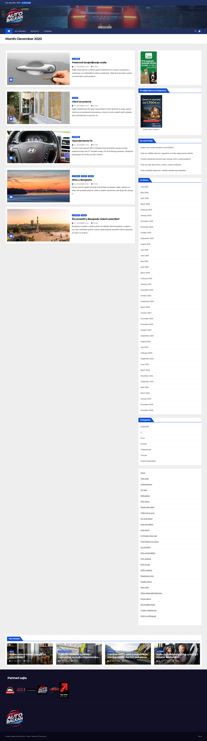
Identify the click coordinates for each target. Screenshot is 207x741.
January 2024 (146, 313)
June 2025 (145, 256)
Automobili (20, 31)
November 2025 (147, 227)
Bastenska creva (147, 576)
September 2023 (147, 336)
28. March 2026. (164, 661)
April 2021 (145, 387)
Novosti (35, 31)
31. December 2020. (82, 66)
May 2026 (144, 193)
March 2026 (145, 204)
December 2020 (147, 404)
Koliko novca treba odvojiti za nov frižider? (157, 147)
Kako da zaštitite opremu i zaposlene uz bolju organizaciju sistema (167, 153)
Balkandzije (145, 496)
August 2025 (146, 244)
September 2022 (147, 359)
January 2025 (146, 284)
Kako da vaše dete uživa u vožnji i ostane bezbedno (161, 165)
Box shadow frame (148, 605)
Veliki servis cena (147, 513)
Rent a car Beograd (148, 616)
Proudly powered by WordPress (15, 736)
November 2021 (147, 376)
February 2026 (146, 210)
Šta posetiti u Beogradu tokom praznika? (96, 219)
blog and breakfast (148, 553)
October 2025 (146, 233)
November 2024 (147, 290)
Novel (143, 473)
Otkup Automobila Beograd (151, 593)
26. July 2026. (16, 661)
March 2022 (145, 370)
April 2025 (145, 267)
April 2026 (145, 198)
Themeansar (42, 736)
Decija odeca (146, 599)
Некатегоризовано (148, 461)
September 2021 (147, 382)
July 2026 (144, 187)
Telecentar (145, 479)
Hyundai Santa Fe (82, 140)
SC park (144, 490)
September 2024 (147, 301)
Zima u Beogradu (82, 179)
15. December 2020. (82, 223)
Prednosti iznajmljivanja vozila (89, 62)
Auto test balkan (147, 524)
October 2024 (146, 296)
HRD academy (146, 570)
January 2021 (146, 399)
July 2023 (144, 347)
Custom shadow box (149, 610)
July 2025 (144, 250)
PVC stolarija (146, 559)
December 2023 (147, 319)
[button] (195, 31)
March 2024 (145, 307)
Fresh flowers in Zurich (150, 542)
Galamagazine (146, 484)
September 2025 (147, 238)
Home (200, 736)
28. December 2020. (82, 184)
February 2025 (146, 278)
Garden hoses (146, 582)
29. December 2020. (82, 106)
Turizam (48, 31)
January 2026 (146, 215)
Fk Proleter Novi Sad (149, 536)
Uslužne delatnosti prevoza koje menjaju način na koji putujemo (166, 159)
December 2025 (147, 221)
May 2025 (144, 261)
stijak (95, 66)
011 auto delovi (147, 519)
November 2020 (147, 410)
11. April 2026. (115, 661)
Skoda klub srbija (147, 507)
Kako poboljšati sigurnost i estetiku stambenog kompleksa (163, 170)
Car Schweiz (146, 547)
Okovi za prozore (81, 101)
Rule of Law (145, 565)
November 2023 (147, 324)
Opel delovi (145, 502)
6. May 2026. (65, 661)
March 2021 (145, 393)
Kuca (143, 438)
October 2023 (146, 330)
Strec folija (145, 587)
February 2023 (146, 353)
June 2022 (145, 364)
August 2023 (146, 341)
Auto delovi (145, 530)
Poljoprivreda (146, 450)
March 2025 (145, 273)
